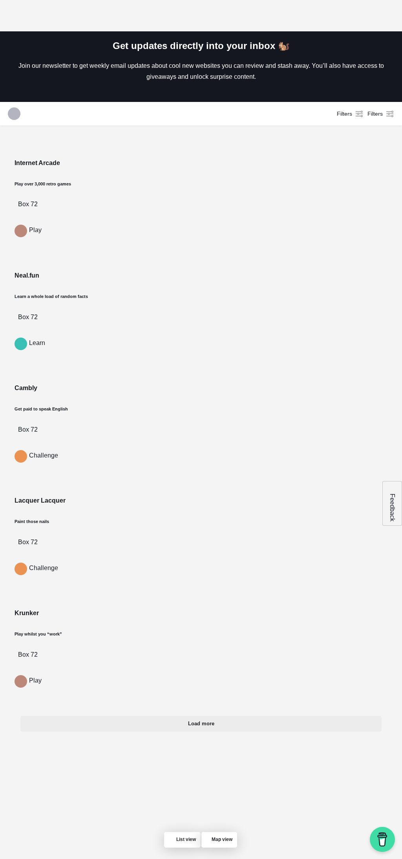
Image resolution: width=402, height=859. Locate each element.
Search (302, 183)
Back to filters (205, 407)
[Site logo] (59, 15)
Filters (344, 114)
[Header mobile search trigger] (390, 15)
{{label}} (25, 312)
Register (368, 15)
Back (126, 183)
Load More (230, 447)
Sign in (341, 15)
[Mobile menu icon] (12, 15)
